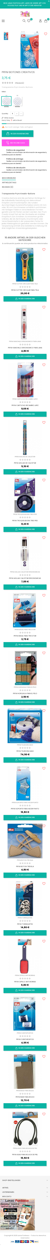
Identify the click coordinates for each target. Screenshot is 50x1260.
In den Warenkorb (19, 133)
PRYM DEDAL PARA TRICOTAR (25, 629)
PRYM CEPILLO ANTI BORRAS (25, 975)
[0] (45, 21)
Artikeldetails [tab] (9, 182)
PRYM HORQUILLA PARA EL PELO (25, 687)
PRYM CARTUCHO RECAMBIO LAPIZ (25, 399)
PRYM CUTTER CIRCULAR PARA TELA (25, 284)
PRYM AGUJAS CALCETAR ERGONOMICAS (25, 572)
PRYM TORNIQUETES (25, 918)
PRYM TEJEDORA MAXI (25, 745)
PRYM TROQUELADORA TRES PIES (25, 514)
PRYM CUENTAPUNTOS (25, 1033)
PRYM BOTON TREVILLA (25, 860)
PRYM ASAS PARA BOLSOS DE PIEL (25, 1148)
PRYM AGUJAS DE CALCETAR (25, 457)
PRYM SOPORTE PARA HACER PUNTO (25, 802)
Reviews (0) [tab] (7, 187)
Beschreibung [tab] (9, 178)
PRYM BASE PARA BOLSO (25, 1091)
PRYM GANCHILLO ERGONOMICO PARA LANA (25, 341)
